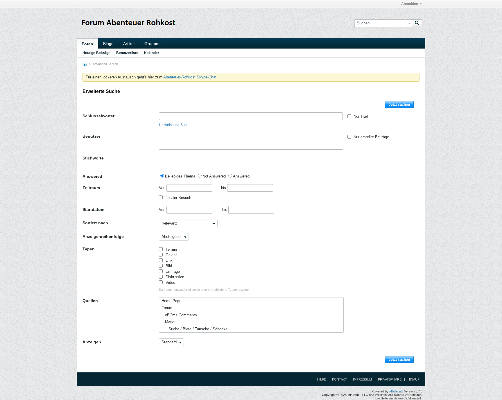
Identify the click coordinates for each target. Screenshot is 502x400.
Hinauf (413, 379)
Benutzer (91, 136)
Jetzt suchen (399, 105)
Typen (89, 249)
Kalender (151, 53)
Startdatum (93, 209)
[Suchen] (417, 23)
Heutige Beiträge (96, 53)
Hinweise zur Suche (175, 125)
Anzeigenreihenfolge (103, 236)
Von (162, 188)
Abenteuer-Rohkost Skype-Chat (189, 77)
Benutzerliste (127, 53)
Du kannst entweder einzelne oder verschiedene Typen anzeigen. (205, 289)
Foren (87, 44)
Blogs (108, 43)
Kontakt (339, 379)
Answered (92, 176)
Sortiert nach (95, 222)
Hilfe (321, 379)
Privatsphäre (389, 379)
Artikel (129, 43)
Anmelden (409, 4)
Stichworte (93, 158)
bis (224, 188)
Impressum (362, 379)
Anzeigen (92, 342)
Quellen (90, 300)
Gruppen (152, 43)
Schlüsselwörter (98, 116)
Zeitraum (91, 187)
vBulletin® (396, 391)
